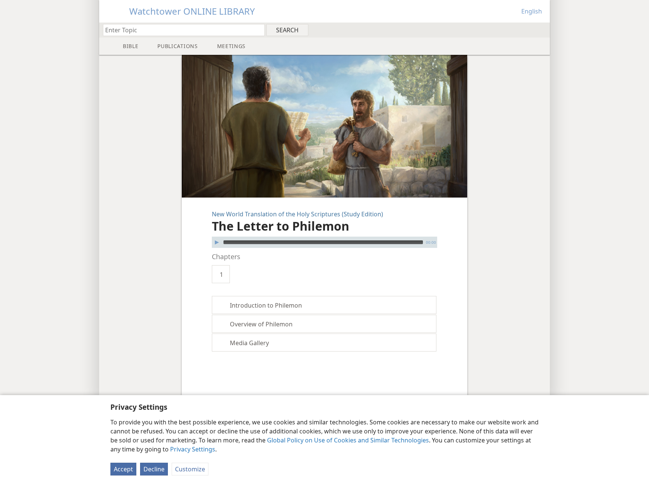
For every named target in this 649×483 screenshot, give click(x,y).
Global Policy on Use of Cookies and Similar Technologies (348, 440)
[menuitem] (541, 30)
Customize (190, 469)
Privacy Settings (192, 449)
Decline (154, 469)
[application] (324, 242)
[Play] (217, 242)
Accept (123, 469)
